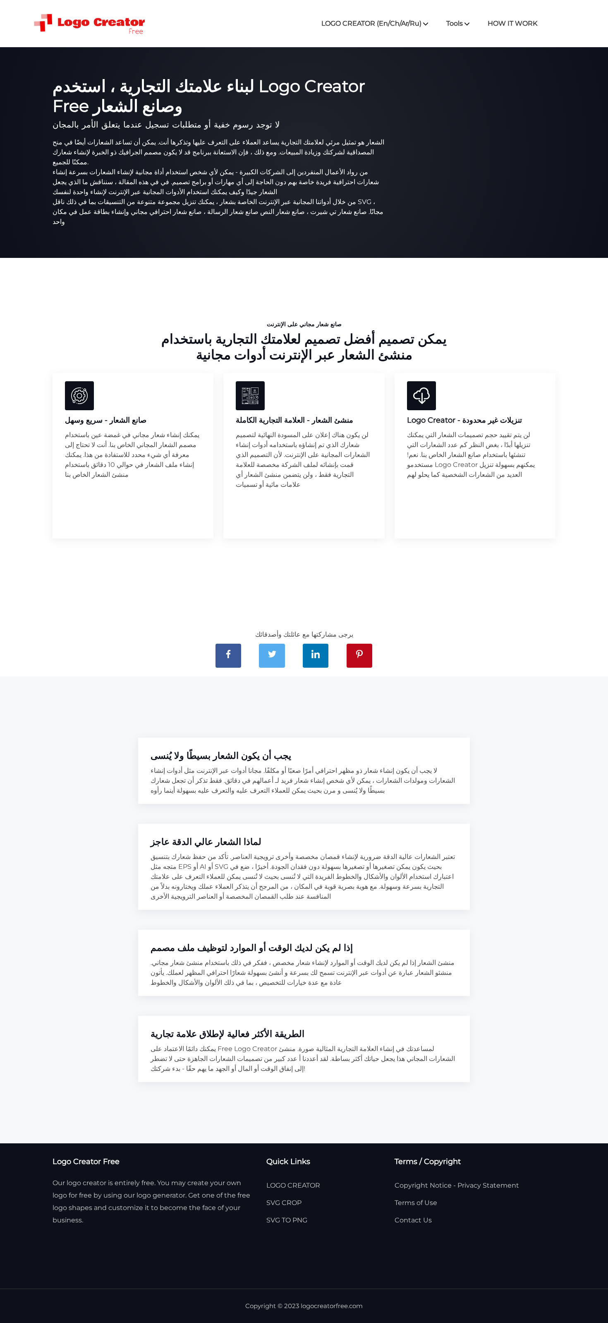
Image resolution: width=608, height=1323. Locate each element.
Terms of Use (416, 1203)
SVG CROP (284, 1203)
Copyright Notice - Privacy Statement (457, 1185)
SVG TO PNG (286, 1220)
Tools (455, 23)
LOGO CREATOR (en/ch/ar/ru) (372, 23)
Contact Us (413, 1220)
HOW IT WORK (512, 23)
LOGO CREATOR (293, 1185)
